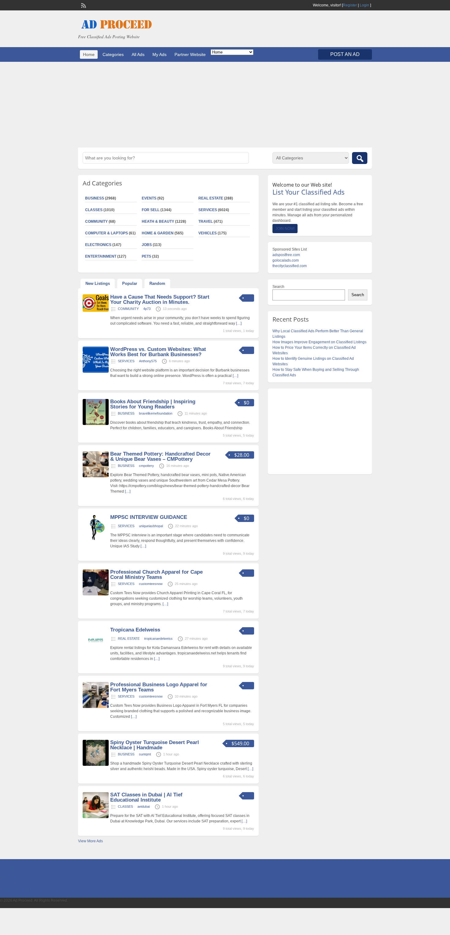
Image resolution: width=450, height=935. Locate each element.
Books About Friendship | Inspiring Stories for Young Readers (152, 404)
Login (364, 5)
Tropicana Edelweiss (135, 630)
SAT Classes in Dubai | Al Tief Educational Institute (146, 797)
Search (278, 287)
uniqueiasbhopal (151, 526)
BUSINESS (94, 198)
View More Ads (90, 841)
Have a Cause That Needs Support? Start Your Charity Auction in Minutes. (159, 299)
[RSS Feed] (83, 4)
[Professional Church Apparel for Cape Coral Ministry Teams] (96, 594)
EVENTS (149, 198)
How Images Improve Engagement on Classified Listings (319, 342)
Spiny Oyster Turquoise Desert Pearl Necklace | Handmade (154, 745)
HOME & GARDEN (158, 233)
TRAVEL (205, 221)
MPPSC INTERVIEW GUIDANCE (148, 517)
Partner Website (190, 54)
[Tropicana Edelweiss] (96, 652)
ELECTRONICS (98, 245)
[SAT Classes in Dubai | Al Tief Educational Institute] (96, 817)
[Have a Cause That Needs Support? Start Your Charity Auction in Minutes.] (96, 310)
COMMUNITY (96, 221)
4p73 (147, 309)
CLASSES (94, 210)
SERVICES (207, 210)
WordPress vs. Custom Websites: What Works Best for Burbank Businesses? (158, 351)
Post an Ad (345, 54)
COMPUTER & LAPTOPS (106, 233)
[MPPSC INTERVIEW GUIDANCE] (96, 539)
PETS (146, 256)
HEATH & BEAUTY (158, 221)
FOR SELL (150, 210)
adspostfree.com (286, 255)
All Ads (138, 54)
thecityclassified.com (289, 266)
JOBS (147, 245)
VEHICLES (207, 233)
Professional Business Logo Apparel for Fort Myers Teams (158, 687)
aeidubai (143, 806)
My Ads (159, 54)
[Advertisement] (225, 104)
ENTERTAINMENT (100, 256)
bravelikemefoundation (155, 413)
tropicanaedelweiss (158, 638)
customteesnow (151, 584)
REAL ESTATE (210, 198)
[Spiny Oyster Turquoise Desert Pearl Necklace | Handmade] (96, 764)
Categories (113, 54)
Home (89, 54)
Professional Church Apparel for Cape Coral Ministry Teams (156, 574)
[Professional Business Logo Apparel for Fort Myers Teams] (96, 707)
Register (350, 5)
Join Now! (285, 228)
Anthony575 (148, 361)
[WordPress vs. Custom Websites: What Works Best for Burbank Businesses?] (96, 371)
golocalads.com (285, 260)
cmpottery (146, 466)
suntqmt (145, 754)
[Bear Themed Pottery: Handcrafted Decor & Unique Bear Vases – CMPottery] (96, 476)
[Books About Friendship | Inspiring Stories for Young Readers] (96, 424)
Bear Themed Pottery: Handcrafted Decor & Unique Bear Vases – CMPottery (160, 456)
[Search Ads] (359, 158)
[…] (239, 323)
